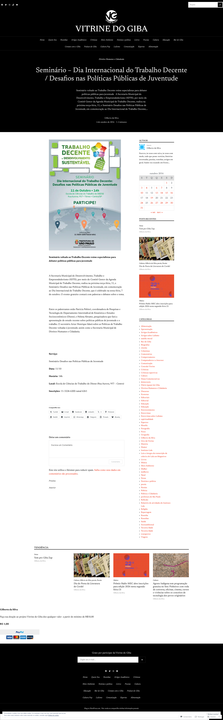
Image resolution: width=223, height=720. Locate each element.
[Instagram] (9, 5)
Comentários (146, 354)
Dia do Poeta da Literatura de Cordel (154, 266)
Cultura (141, 263)
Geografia (145, 435)
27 (156, 203)
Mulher (144, 469)
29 (166, 203)
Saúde (143, 522)
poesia (159, 263)
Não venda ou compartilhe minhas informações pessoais (120, 708)
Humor (144, 447)
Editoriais (145, 398)
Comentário (115, 462)
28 (161, 203)
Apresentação (146, 329)
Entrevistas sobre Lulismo (152, 416)
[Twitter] (6, 5)
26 (151, 203)
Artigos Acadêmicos (149, 332)
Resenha (144, 515)
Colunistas (145, 351)
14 (161, 193)
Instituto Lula (146, 450)
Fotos (143, 432)
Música (141, 301)
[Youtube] (17, 5)
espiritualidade (147, 419)
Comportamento (148, 357)
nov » (160, 212)
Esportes (144, 422)
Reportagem (146, 512)
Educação (145, 404)
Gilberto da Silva (112, 118)
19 (151, 198)
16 (171, 193)
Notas (141, 226)
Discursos (145, 391)
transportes (146, 534)
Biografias (145, 345)
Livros (143, 460)
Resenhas (145, 518)
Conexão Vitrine (148, 366)
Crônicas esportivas (149, 373)
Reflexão (144, 500)
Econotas (145, 394)
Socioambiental (147, 525)
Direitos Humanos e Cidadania (111, 59)
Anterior (52, 488)
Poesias (164, 263)
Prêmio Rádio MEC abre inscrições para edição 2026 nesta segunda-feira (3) (156, 305)
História (144, 444)
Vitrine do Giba (111, 29)
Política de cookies (53, 715)
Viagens (144, 537)
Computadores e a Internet (152, 360)
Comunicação (146, 363)
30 (171, 203)
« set (153, 212)
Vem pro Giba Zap (147, 229)
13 (156, 193)
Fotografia (145, 429)
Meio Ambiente (147, 466)
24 (141, 203)
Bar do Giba (146, 342)
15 (166, 193)
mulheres (145, 472)
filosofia (144, 425)
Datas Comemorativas (150, 379)
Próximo (52, 481)
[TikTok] (13, 5)
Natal (143, 475)
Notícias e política (148, 481)
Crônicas (144, 370)
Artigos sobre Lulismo (150, 336)
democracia (146, 382)
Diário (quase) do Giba (150, 385)
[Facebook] (2, 5)
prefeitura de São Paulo (151, 497)
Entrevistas (146, 413)
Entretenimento (148, 410)
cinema (144, 348)
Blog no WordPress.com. (92, 708)
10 (141, 193)
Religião (144, 509)
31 (141, 208)
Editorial (144, 401)
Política (144, 491)
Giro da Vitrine (147, 441)
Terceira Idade (147, 528)
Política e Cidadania (149, 494)
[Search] (220, 4)
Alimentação (146, 326)
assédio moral (146, 339)
